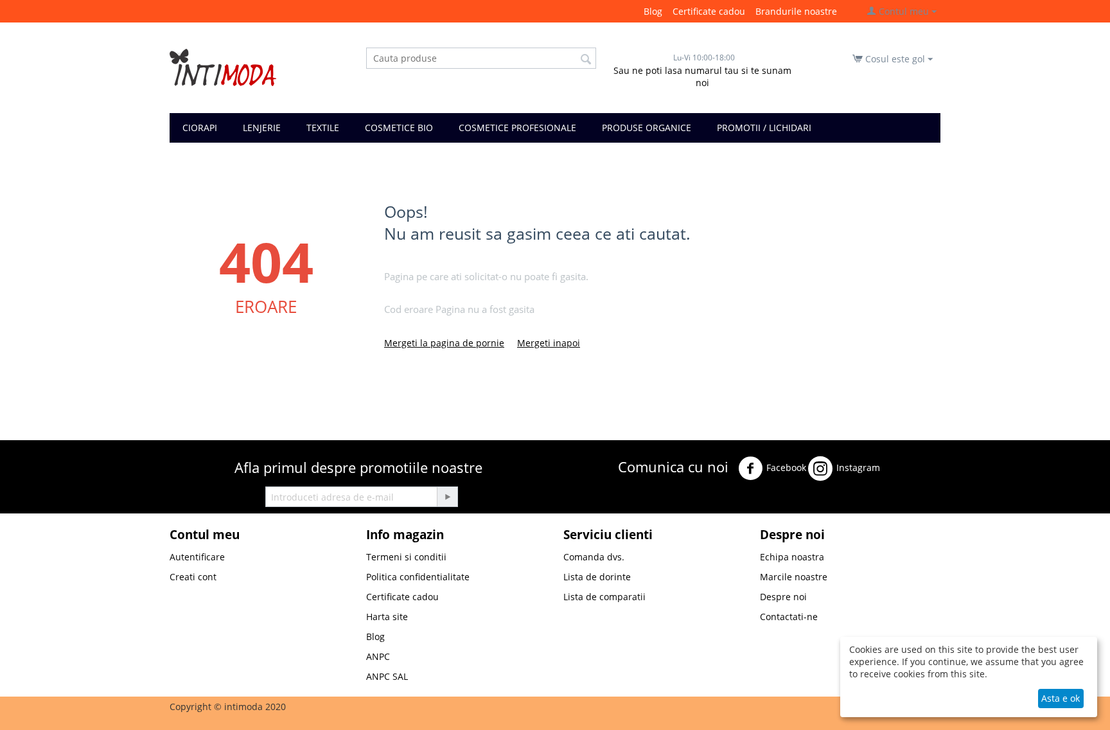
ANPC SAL (387, 676)
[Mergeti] (447, 496)
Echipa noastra (792, 557)
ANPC (378, 656)
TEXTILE (322, 127)
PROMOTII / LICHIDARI (764, 127)
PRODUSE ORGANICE (646, 127)
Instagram (858, 467)
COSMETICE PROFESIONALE (517, 127)
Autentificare (197, 557)
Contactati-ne (789, 616)
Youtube (645, 501)
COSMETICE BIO (399, 127)
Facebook (786, 467)
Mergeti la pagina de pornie (444, 343)
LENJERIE (262, 127)
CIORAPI (199, 127)
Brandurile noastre (796, 11)
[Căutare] (586, 59)
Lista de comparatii (604, 597)
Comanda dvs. (593, 557)
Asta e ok (1060, 698)
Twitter (906, 465)
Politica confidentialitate (418, 577)
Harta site (387, 616)
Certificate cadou (709, 11)
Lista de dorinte (597, 577)
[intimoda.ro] (223, 66)
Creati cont (193, 577)
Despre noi (783, 597)
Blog (653, 11)
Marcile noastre (793, 577)
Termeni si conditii (406, 557)
